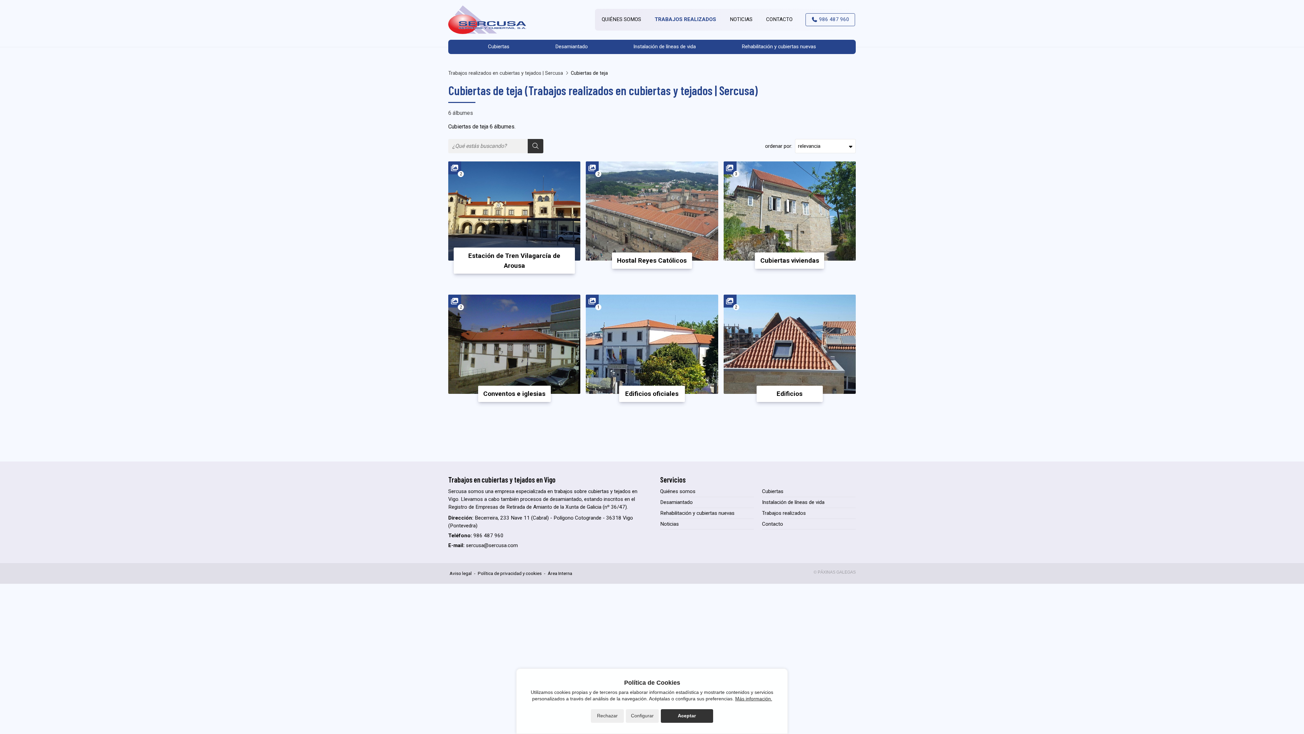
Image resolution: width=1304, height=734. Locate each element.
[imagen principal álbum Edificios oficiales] (652, 344)
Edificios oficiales (651, 394)
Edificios (789, 394)
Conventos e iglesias (514, 394)
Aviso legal (461, 573)
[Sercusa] (487, 19)
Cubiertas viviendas (789, 260)
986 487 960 (488, 535)
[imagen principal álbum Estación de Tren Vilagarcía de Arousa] (514, 211)
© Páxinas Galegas (835, 572)
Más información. (753, 698)
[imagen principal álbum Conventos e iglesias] (514, 344)
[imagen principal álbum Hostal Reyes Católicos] (652, 211)
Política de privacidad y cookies (510, 573)
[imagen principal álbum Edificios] (790, 344)
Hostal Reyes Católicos (652, 260)
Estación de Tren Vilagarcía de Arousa (514, 260)
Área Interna (560, 573)
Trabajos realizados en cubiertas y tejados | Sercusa (505, 73)
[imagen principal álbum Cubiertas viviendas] (790, 211)
